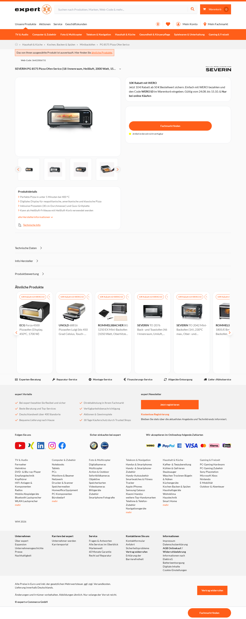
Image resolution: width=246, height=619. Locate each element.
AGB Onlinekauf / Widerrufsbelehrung (174, 550)
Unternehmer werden (64, 540)
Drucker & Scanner (62, 482)
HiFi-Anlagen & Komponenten (23, 484)
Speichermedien (61, 486)
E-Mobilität (206, 482)
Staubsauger (169, 471)
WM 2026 (20, 521)
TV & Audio (21, 34)
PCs (54, 471)
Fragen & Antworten (100, 540)
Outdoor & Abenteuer (212, 486)
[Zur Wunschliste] (168, 24)
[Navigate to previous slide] (16, 332)
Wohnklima (169, 494)
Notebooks (58, 464)
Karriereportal (60, 544)
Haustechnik (170, 497)
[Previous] (18, 169)
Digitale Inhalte (171, 566)
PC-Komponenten (62, 494)
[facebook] (62, 445)
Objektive (94, 479)
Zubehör (94, 494)
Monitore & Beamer (63, 475)
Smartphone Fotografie (102, 497)
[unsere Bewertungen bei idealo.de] (105, 446)
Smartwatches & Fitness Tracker (139, 481)
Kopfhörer (21, 479)
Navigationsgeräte (136, 508)
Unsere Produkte (25, 24)
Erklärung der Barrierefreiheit (135, 557)
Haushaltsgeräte (172, 490)
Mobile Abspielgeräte (27, 494)
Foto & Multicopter (71, 34)
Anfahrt (130, 544)
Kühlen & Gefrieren (174, 468)
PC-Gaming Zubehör (211, 468)
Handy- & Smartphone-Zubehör (139, 470)
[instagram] (52, 445)
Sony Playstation (209, 471)
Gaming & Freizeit (219, 34)
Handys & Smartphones (139, 464)
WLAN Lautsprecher (26, 501)
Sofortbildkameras (99, 475)
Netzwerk (57, 479)
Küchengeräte (170, 482)
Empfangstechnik (24, 475)
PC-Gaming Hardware (212, 464)
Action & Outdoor (99, 471)
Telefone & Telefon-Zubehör (136, 503)
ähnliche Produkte (101, 52)
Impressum (169, 540)
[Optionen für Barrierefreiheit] (158, 24)
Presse (18, 551)
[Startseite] (16, 44)
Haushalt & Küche (125, 34)
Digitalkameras (97, 464)
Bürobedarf (58, 497)
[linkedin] (41, 445)
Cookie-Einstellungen (175, 570)
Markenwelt (95, 548)
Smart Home (170, 501)
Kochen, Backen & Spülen (59, 44)
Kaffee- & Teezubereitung (177, 464)
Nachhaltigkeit (23, 555)
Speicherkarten (97, 482)
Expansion (20, 544)
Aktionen (45, 24)
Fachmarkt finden (170, 125)
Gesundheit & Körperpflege (154, 34)
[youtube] (20, 445)
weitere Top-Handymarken (141, 497)
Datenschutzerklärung (175, 544)
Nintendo (205, 479)
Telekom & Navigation (98, 34)
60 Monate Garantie (100, 551)
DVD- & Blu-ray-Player (28, 471)
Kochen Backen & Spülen (177, 486)
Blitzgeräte (95, 490)
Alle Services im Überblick (103, 544)
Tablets (56, 468)
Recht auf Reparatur (100, 555)
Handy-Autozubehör (137, 475)
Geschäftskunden (76, 24)
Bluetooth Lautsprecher (28, 497)
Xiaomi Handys (134, 494)
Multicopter (95, 468)
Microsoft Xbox (208, 475)
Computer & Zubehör (44, 34)
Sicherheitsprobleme (137, 548)
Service (57, 24)
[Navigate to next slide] (229, 332)
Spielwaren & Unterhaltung (189, 34)
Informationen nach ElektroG (174, 557)
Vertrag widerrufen (136, 551)
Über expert (21, 540)
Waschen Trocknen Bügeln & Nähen (177, 477)
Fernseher (20, 464)
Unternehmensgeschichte (29, 548)
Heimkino (20, 468)
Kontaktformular (135, 540)
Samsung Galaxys (135, 490)
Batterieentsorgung (173, 562)
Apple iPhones (134, 486)
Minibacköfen (86, 44)
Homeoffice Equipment (65, 490)
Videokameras (97, 486)
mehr (18, 504)
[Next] (117, 169)
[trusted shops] (94, 446)
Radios (19, 490)
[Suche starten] (192, 9)
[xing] (31, 445)
